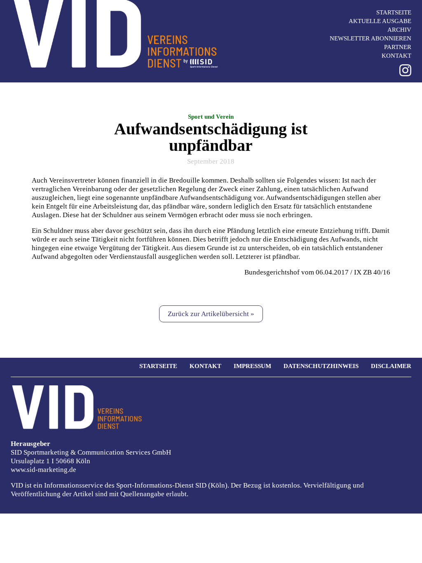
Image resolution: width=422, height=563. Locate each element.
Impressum (252, 366)
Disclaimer (391, 366)
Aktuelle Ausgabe (380, 21)
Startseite (393, 12)
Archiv (399, 29)
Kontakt (396, 55)
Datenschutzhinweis (321, 366)
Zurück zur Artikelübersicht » (211, 314)
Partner (397, 47)
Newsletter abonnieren (370, 38)
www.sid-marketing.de (43, 470)
